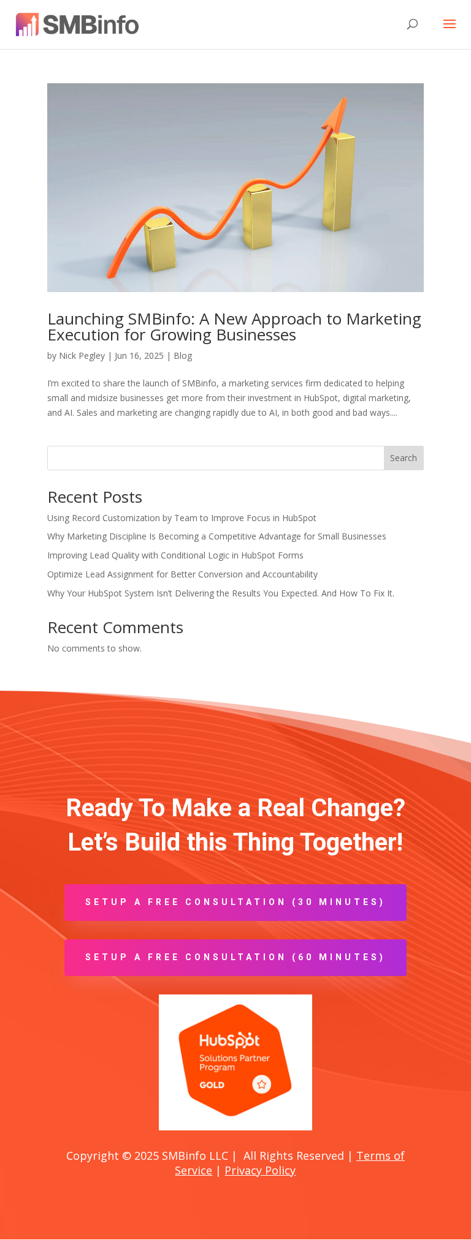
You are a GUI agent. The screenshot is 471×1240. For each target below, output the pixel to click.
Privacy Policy (260, 1170)
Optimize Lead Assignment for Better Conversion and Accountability (182, 574)
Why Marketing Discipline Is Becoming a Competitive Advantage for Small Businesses (216, 536)
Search (403, 458)
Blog (183, 355)
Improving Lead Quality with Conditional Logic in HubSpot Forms (175, 555)
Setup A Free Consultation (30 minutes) (235, 902)
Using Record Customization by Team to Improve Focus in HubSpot (181, 518)
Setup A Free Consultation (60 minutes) (235, 957)
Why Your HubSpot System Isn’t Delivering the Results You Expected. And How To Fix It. (220, 593)
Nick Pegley (82, 355)
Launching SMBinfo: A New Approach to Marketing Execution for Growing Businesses (234, 326)
